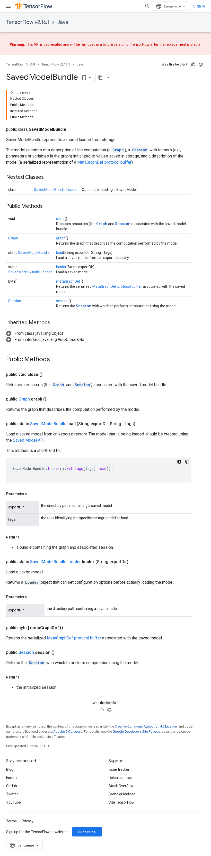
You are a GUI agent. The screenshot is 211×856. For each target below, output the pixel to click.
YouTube (13, 802)
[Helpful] (193, 64)
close (60, 219)
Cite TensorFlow (122, 802)
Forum (11, 778)
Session (139, 149)
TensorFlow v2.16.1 (27, 22)
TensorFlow (14, 64)
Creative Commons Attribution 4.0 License (146, 726)
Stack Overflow (121, 786)
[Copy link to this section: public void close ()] (48, 374)
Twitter (12, 794)
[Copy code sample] (187, 462)
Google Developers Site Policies (136, 731)
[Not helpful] (201, 64)
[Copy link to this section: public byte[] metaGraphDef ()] (69, 628)
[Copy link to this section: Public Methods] (48, 206)
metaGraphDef (68, 281)
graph (61, 238)
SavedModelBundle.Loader (56, 190)
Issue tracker (119, 769)
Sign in (199, 6)
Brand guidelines (122, 794)
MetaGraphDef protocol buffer (104, 162)
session (62, 301)
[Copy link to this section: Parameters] (32, 494)
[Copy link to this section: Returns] (25, 537)
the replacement (172, 44)
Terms (11, 821)
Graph (118, 149)
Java (62, 22)
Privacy (27, 821)
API (32, 64)
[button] (34, 333)
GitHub (11, 786)
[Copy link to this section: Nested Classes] (49, 177)
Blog (9, 769)
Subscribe (87, 832)
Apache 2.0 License (67, 731)
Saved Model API (29, 440)
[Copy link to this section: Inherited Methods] (55, 323)
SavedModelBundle (34, 252)
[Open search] (147, 6)
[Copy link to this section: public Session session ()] (61, 652)
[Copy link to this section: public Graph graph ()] (52, 399)
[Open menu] (8, 6)
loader (61, 267)
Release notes (120, 778)
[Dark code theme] (179, 462)
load (59, 252)
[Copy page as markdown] (100, 77)
